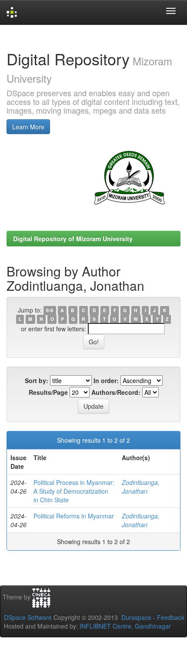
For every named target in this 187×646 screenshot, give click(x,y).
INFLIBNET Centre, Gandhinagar (124, 626)
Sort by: (36, 380)
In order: (106, 380)
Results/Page (48, 392)
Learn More (28, 126)
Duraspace (136, 617)
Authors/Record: (115, 392)
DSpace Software (28, 617)
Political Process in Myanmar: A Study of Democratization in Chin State (73, 491)
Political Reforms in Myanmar (73, 515)
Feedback (170, 617)
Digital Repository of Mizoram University (73, 238)
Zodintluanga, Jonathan (141, 486)
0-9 (49, 310)
